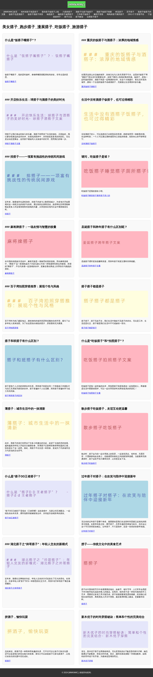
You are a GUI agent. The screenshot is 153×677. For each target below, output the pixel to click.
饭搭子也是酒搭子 (16, 14)
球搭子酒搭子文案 (12, 144)
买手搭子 (130, 12)
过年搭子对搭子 (88, 531)
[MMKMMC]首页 (10, 12)
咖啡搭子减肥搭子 (65, 14)
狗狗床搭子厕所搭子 (115, 14)
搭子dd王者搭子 (12, 518)
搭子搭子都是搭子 (89, 328)
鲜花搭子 (119, 12)
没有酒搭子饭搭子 (89, 144)
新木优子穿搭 (87, 661)
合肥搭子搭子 (92, 17)
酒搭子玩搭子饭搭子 (84, 12)
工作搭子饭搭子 (83, 14)
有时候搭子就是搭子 (29, 12)
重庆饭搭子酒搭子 (89, 87)
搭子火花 (68, 17)
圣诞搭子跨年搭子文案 (91, 266)
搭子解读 (79, 17)
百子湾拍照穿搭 (11, 328)
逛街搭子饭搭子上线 (50, 12)
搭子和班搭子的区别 (13, 396)
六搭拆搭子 (67, 12)
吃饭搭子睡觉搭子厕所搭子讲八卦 (95, 196)
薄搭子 (8, 455)
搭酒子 (8, 661)
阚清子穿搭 (98, 14)
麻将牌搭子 (9, 273)
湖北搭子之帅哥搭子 (13, 588)
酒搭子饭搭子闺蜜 (104, 12)
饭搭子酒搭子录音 (35, 14)
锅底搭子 (50, 14)
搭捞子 (84, 604)
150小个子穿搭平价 (136, 14)
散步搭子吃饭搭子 (89, 463)
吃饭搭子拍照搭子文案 (91, 393)
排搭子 (8, 214)
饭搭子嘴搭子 (10, 82)
